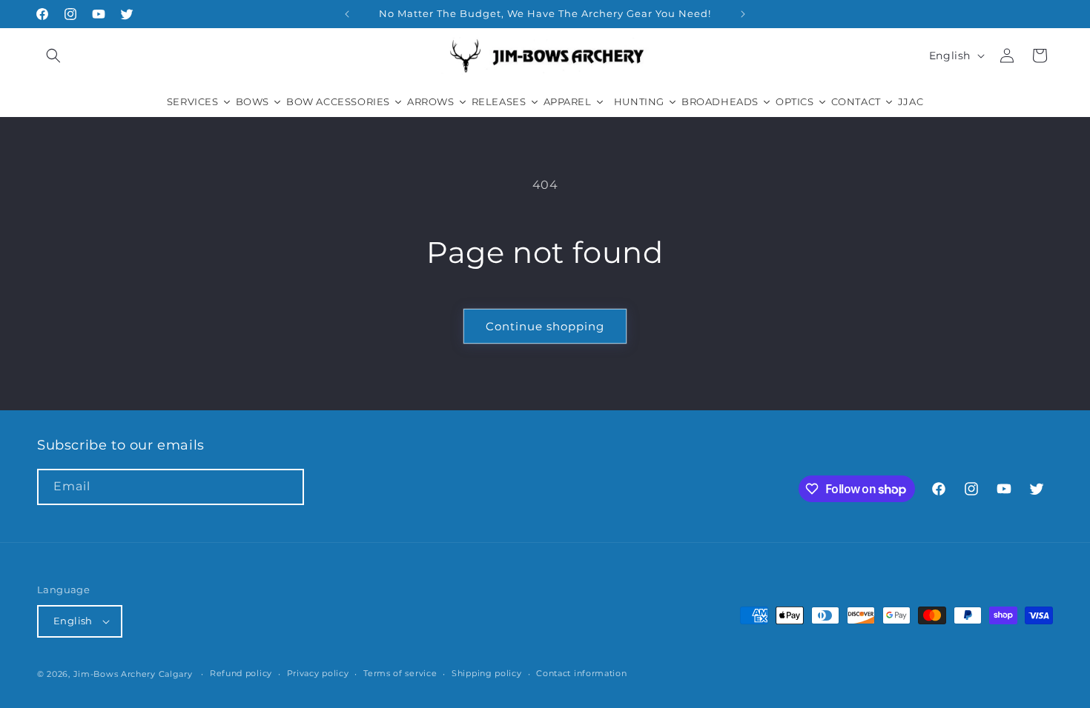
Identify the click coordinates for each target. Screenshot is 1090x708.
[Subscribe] (286, 487)
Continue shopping (545, 326)
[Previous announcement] (347, 14)
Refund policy (241, 673)
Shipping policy (487, 673)
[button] (53, 55)
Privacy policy (318, 673)
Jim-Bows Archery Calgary (133, 674)
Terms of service (400, 673)
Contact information (581, 673)
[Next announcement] (743, 14)
